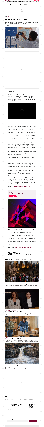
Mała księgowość (32, 404)
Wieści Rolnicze (31, 406)
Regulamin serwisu (14, 403)
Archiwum (22, 404)
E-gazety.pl (31, 402)
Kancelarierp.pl (31, 405)
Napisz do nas (7, 403)
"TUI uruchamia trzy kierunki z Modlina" (20, 186)
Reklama (21, 401)
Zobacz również (8, 259)
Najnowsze (24, 259)
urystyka (25, 4)
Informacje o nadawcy (15, 404)
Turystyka (9, 16)
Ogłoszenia (22, 402)
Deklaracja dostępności (15, 405)
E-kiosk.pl (30, 401)
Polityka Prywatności (14, 401)
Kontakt (6, 402)
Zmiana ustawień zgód (15, 402)
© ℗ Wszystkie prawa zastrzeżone (14, 253)
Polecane (17, 259)
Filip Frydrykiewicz (11, 91)
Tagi (30, 259)
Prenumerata (22, 403)
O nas (6, 401)
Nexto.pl (30, 403)
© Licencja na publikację (12, 252)
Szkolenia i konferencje (9, 411)
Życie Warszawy (32, 407)
